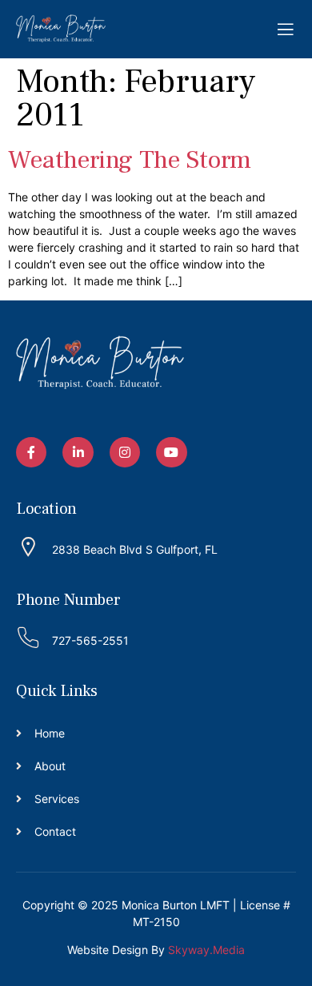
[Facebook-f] (31, 452)
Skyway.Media (206, 949)
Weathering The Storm (129, 160)
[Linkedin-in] (77, 452)
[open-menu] (285, 29)
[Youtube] (171, 452)
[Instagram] (125, 452)
